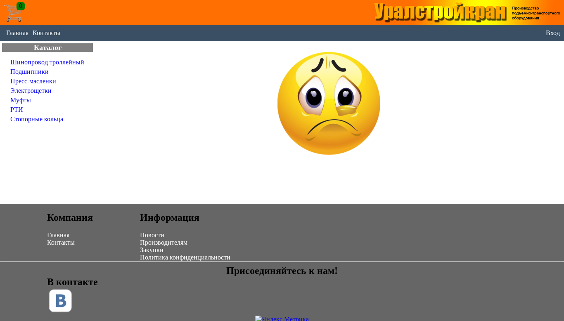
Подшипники (29, 71)
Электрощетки (31, 90)
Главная (17, 32)
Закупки (152, 249)
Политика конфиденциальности (185, 257)
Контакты (46, 32)
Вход (553, 32)
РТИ (16, 109)
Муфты (20, 100)
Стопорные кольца (36, 119)
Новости (152, 234)
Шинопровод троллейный (47, 62)
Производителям (163, 242)
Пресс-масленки (33, 81)
